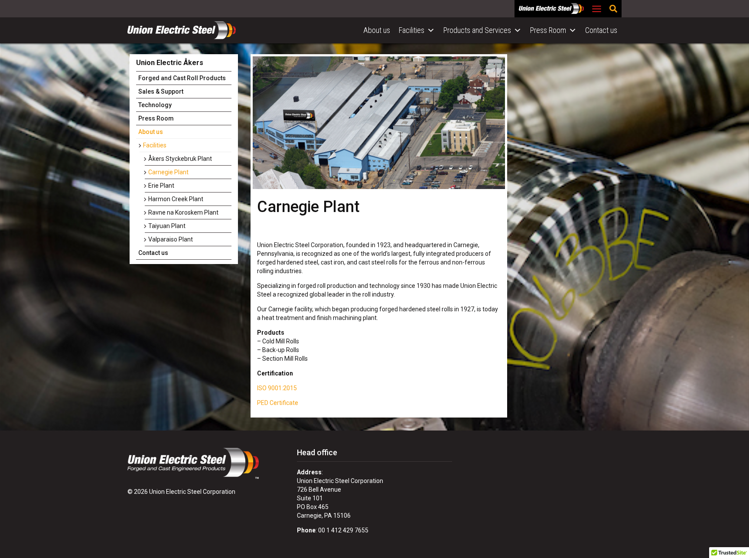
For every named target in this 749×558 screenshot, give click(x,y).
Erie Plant (161, 185)
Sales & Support (160, 91)
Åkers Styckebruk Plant (180, 158)
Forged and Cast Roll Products (182, 78)
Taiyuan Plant (167, 225)
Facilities (411, 30)
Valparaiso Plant (170, 239)
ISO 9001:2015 (277, 388)
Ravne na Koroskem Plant (183, 212)
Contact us (601, 30)
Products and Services (477, 30)
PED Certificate (277, 402)
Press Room (548, 30)
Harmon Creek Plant (175, 199)
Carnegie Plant (168, 172)
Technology (155, 104)
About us (376, 30)
